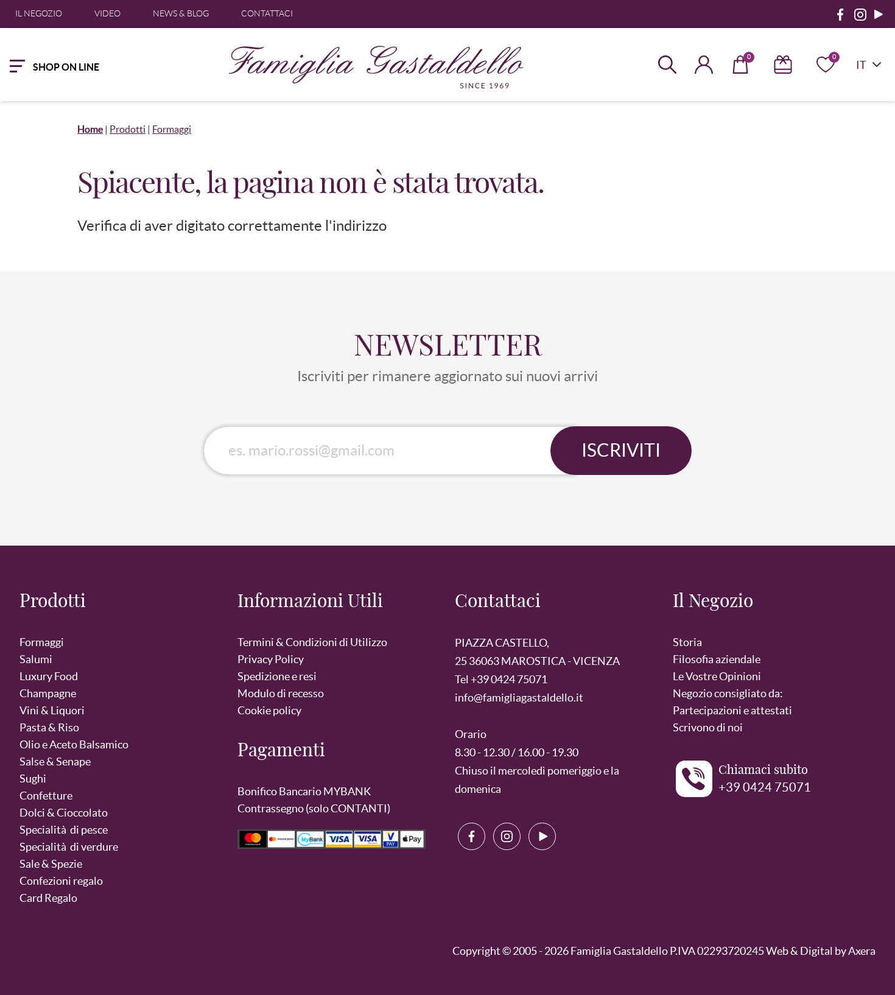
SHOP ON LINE (66, 67)
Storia (687, 642)
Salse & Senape (55, 761)
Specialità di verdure (68, 846)
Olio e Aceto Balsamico (73, 744)
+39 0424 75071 (764, 787)
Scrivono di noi (708, 727)
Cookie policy (269, 710)
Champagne (47, 693)
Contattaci (267, 13)
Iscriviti (621, 450)
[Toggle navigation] (14, 64)
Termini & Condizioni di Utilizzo (312, 642)
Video (107, 13)
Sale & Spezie (50, 863)
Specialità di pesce (63, 829)
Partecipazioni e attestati (732, 710)
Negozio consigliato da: (728, 693)
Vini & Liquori (52, 710)
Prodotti (128, 129)
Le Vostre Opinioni (717, 676)
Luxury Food (48, 676)
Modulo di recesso (280, 693)
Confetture (45, 795)
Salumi (35, 659)
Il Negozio (38, 13)
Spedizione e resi (277, 676)
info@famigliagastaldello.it (519, 697)
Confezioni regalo (61, 880)
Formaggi (171, 129)
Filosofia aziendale (716, 659)
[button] (121, 608)
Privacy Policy (270, 659)
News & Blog (181, 13)
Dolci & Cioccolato (63, 812)
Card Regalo (48, 897)
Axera (862, 950)
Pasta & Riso (49, 727)
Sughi (32, 778)
